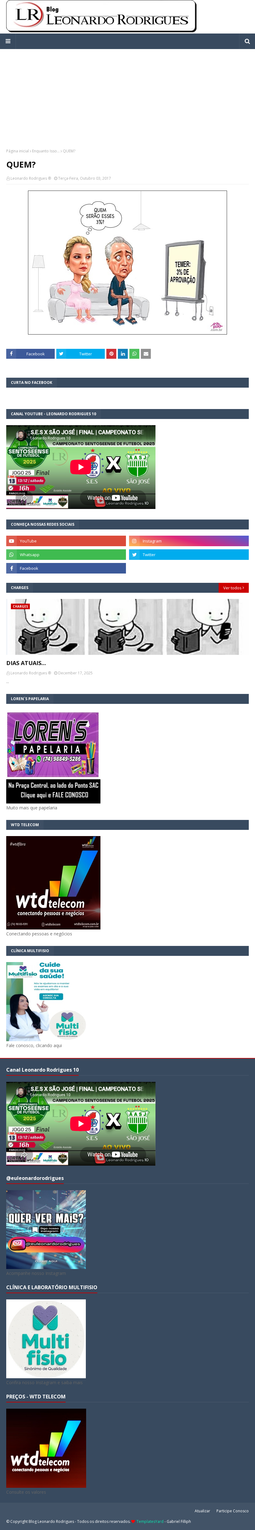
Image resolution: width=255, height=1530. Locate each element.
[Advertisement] (127, 92)
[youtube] (66, 541)
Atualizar (202, 1511)
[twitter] (189, 554)
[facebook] (66, 568)
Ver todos (232, 588)
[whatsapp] (66, 554)
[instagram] (189, 541)
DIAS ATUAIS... (26, 663)
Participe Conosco (232, 1511)
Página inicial (17, 151)
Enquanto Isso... (46, 151)
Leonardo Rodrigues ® (31, 178)
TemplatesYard (150, 1521)
